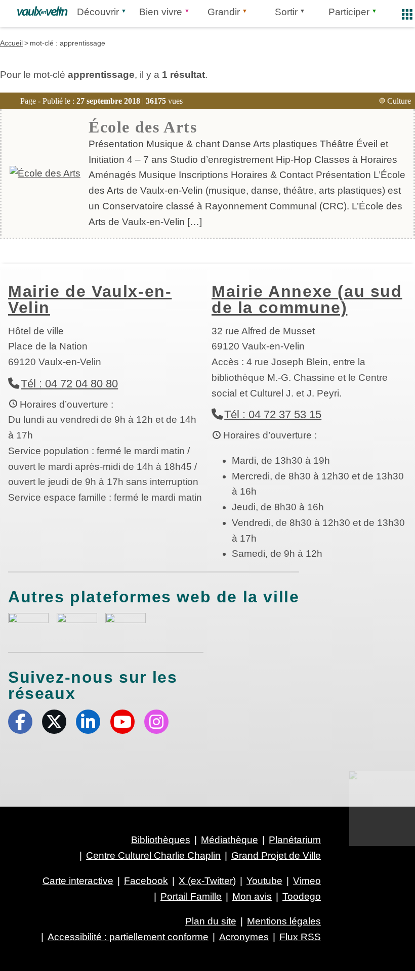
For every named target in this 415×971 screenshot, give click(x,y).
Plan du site (210, 921)
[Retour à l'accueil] (42, 11)
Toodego (301, 896)
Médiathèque (229, 839)
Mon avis (252, 896)
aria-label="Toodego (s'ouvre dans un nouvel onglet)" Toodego (77, 623)
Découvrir (98, 12)
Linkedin (88, 722)
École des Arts (143, 127)
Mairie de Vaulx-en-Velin (90, 299)
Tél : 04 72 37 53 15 (272, 414)
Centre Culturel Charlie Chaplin (153, 855)
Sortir (286, 12)
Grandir (224, 12)
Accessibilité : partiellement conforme (128, 937)
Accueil (11, 43)
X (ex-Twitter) (54, 722)
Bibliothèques (160, 839)
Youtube (122, 722)
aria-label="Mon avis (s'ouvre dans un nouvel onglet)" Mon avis (28, 624)
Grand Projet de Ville (276, 855)
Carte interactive (78, 880)
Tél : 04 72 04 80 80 (69, 383)
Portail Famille (191, 896)
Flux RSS (300, 937)
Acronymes (244, 937)
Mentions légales (284, 921)
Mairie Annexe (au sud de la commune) (307, 299)
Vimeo (307, 880)
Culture (399, 101)
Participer (348, 12)
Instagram (156, 722)
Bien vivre (160, 12)
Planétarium (295, 839)
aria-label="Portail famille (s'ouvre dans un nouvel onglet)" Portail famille (125, 623)
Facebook (20, 722)
